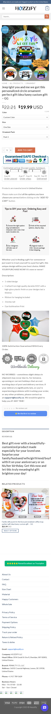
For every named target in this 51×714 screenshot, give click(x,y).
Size (4, 122)
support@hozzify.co (14, 397)
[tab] (25, 431)
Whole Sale (7, 604)
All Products (16, 83)
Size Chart (6, 589)
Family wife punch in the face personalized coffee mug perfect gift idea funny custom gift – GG (22, 523)
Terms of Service (9, 617)
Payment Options (10, 622)
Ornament (30, 83)
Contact (5, 579)
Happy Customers (10, 599)
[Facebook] (2, 693)
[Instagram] (7, 693)
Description (8, 431)
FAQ (4, 584)
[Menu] (3, 8)
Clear (47, 111)
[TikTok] (22, 693)
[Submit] (47, 16)
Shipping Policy (9, 627)
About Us (6, 574)
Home (4, 83)
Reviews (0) (7, 437)
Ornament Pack (8, 132)
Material (6, 594)
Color (4, 112)
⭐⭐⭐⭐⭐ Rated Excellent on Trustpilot (25, 563)
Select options (10, 530)
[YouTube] (12, 693)
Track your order (9, 632)
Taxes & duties (8, 642)
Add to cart (25, 150)
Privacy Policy (8, 612)
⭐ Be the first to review (25, 413)
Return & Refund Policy (12, 637)
